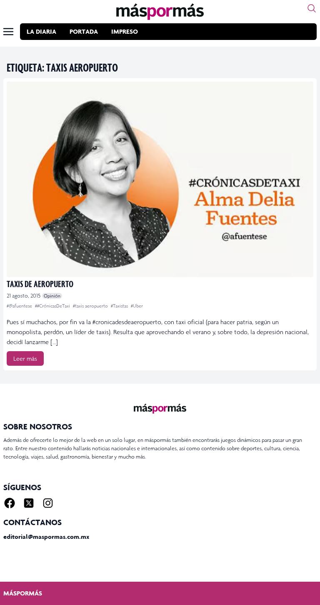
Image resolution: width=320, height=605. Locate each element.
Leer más (25, 358)
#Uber (137, 306)
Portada (84, 31)
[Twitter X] (28, 503)
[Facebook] (9, 503)
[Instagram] (48, 503)
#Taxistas (120, 306)
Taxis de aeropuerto (40, 283)
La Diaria (41, 31)
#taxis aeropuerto (91, 306)
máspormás (22, 593)
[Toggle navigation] (8, 32)
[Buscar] (312, 8)
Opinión (52, 296)
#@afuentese (20, 306)
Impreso (124, 31)
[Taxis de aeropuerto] (160, 179)
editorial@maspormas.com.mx (46, 537)
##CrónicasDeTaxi (53, 306)
